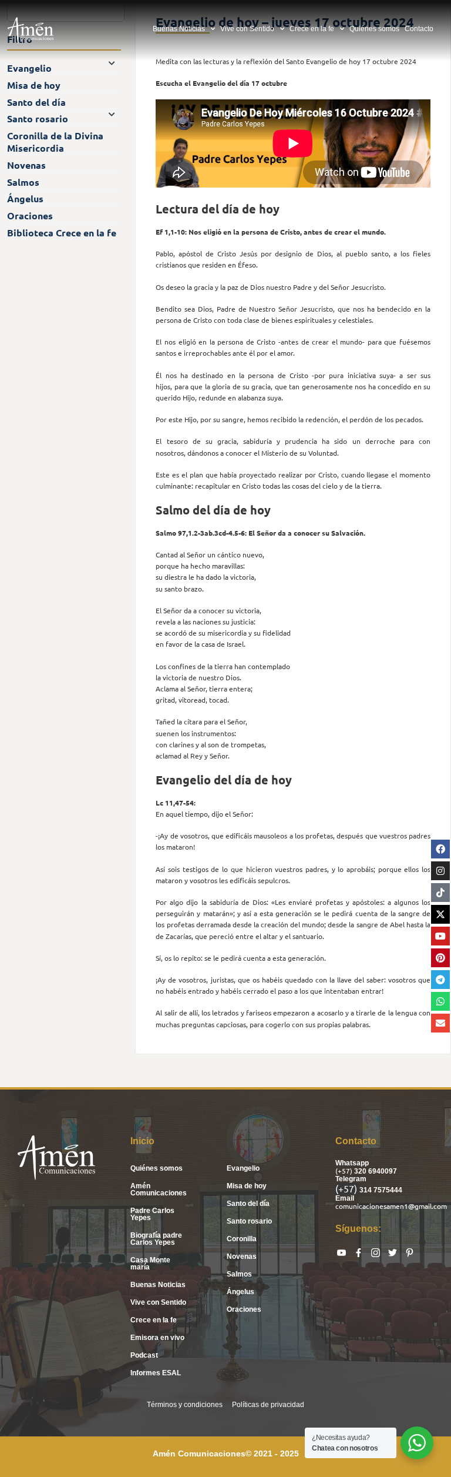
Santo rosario (249, 1221)
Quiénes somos (374, 29)
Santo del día (248, 1203)
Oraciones (244, 1309)
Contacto (419, 29)
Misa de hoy (247, 1186)
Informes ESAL (155, 1373)
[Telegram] (440, 979)
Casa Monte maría (150, 1263)
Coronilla (242, 1239)
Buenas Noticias (179, 29)
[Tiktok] (440, 892)
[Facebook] (440, 849)
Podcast (144, 1355)
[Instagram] (440, 870)
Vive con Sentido (247, 29)
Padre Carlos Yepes (152, 1214)
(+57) (344, 1170)
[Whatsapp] (440, 1001)
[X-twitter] (440, 914)
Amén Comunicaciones (158, 1189)
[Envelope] (440, 1023)
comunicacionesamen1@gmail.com (391, 1206)
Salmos (239, 1274)
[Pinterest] (440, 957)
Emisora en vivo (157, 1338)
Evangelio (243, 1168)
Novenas (242, 1256)
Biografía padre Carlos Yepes (156, 1239)
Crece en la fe (312, 29)
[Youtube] (440, 936)
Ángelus (240, 1292)
